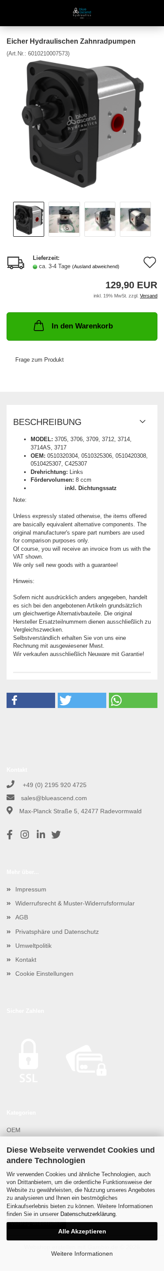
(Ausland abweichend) (95, 266)
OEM (14, 1129)
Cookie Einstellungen (44, 973)
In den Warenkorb (82, 326)
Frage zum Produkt (39, 359)
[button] (31, 700)
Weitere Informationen (82, 1253)
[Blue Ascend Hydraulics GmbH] (82, 13)
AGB (21, 917)
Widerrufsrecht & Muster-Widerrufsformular (75, 903)
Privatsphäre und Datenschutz (57, 931)
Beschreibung (47, 422)
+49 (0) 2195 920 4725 (54, 784)
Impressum (30, 889)
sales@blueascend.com (54, 797)
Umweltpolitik (33, 945)
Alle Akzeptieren (82, 1231)
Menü (13, 13)
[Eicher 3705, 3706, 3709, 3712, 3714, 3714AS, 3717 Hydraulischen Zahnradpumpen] (82, 123)
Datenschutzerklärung (87, 1214)
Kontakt (25, 959)
